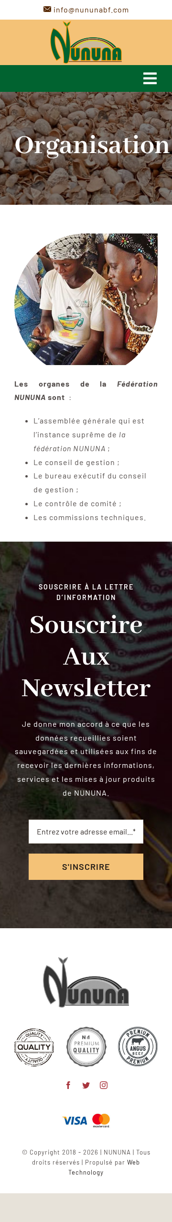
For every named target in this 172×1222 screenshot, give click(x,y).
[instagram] (104, 1085)
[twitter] (86, 1085)
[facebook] (68, 1085)
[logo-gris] (86, 960)
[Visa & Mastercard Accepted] (86, 1112)
